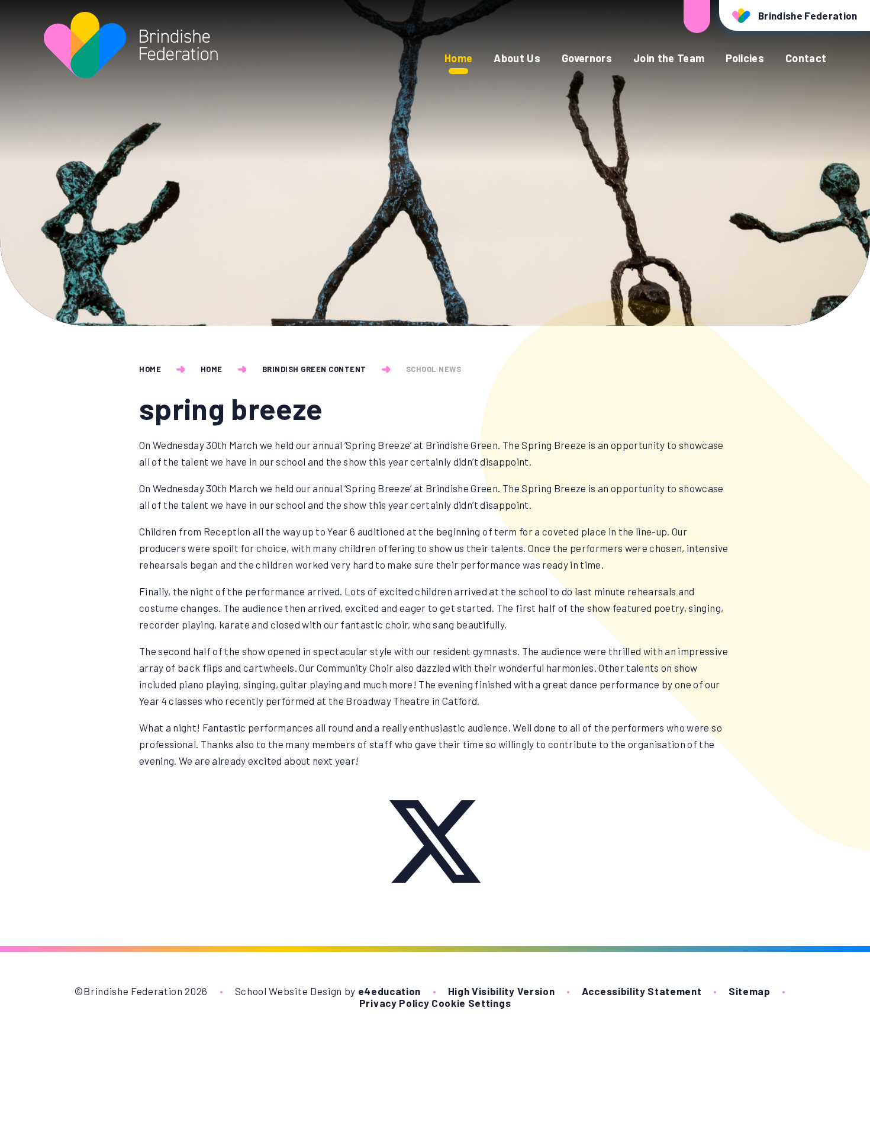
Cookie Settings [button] (471, 1003)
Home (150, 369)
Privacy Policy (394, 1003)
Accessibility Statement (642, 991)
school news (434, 369)
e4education (389, 991)
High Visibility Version (501, 991)
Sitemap (750, 991)
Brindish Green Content (314, 369)
